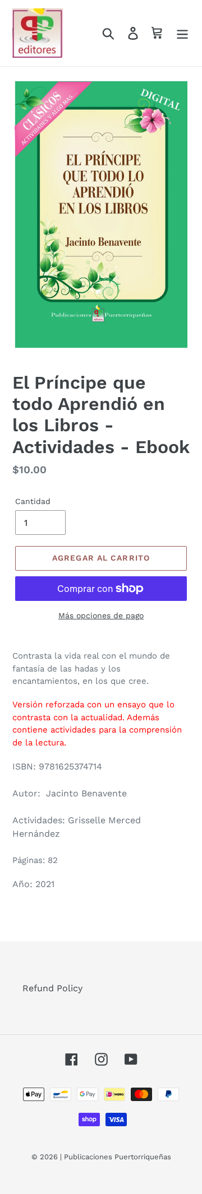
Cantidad (32, 501)
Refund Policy (52, 988)
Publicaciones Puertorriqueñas (117, 1157)
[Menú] (182, 33)
